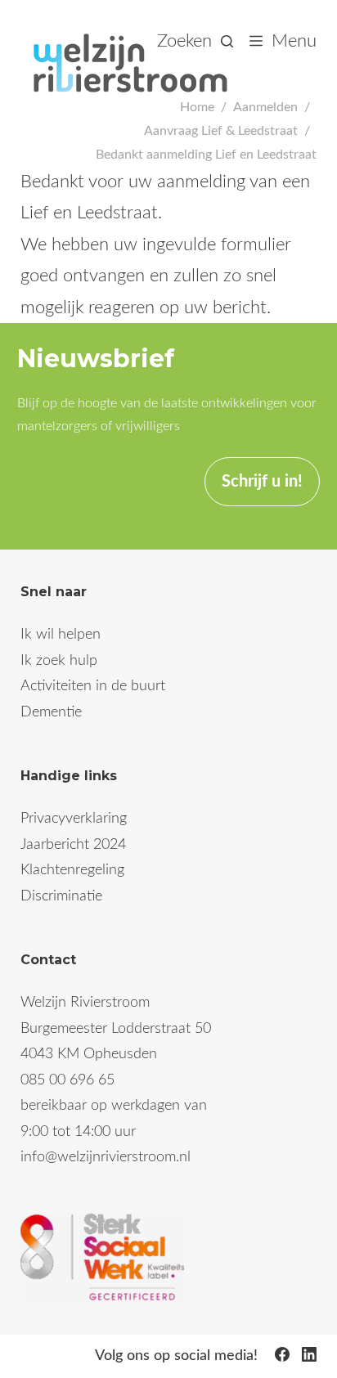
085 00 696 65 (67, 1080)
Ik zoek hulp (58, 660)
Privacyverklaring (73, 818)
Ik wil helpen (60, 634)
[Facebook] (282, 1354)
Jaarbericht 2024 (73, 844)
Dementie (51, 712)
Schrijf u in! (262, 482)
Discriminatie (61, 896)
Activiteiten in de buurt (92, 686)
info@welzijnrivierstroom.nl (105, 1157)
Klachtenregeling (72, 870)
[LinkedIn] (309, 1354)
